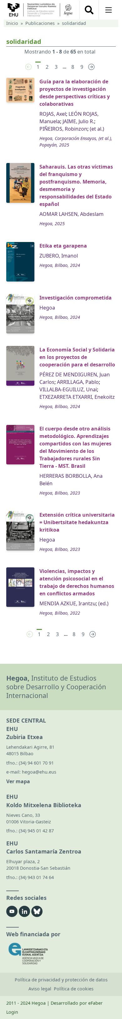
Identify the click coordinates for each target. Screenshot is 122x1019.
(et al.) (97, 128)
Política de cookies (74, 989)
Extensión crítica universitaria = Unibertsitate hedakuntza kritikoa (77, 522)
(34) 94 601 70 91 (36, 763)
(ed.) (103, 603)
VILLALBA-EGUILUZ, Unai (68, 389)
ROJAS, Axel (52, 113)
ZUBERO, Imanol (58, 255)
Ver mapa (18, 781)
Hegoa (47, 307)
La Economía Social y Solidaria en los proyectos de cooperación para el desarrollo (77, 357)
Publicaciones (40, 23)
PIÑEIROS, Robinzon (63, 128)
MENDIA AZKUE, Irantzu (67, 603)
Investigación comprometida (75, 297)
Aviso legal (39, 989)
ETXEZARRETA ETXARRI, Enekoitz (77, 396)
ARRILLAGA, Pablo (78, 382)
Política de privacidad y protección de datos (61, 980)
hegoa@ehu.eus (39, 772)
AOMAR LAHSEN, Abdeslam (71, 214)
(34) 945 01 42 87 (36, 831)
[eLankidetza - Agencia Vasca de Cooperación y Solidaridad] (61, 953)
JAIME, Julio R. (78, 121)
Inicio (12, 23)
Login (12, 1012)
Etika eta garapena (63, 245)
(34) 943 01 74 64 (36, 877)
